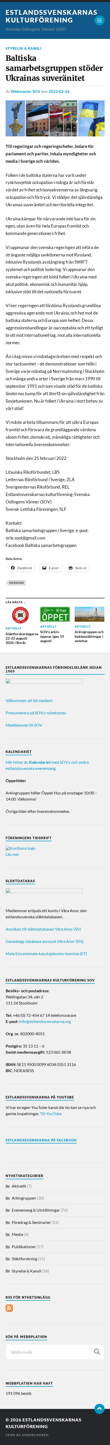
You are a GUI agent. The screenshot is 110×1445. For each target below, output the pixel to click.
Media (17, 1234)
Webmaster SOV (25, 91)
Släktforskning (24, 1258)
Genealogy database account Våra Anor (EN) (45, 941)
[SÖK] (97, 1352)
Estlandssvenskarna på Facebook (41, 1140)
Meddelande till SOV (24, 724)
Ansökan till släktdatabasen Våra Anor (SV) (43, 928)
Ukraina (16, 582)
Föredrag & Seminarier (31, 1222)
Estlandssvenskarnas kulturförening (51, 16)
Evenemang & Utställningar (36, 1209)
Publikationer (24, 1246)
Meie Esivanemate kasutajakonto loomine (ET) (46, 953)
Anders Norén (35, 1435)
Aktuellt (19, 1185)
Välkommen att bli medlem (29, 700)
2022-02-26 (59, 91)
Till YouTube (51, 1113)
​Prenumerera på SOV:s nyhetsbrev (36, 712)
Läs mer (12, 854)
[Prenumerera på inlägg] (9, 1310)
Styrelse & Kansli (23, 48)
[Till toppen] (99, 1409)
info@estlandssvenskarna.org (45, 1021)
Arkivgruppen (24, 1197)
